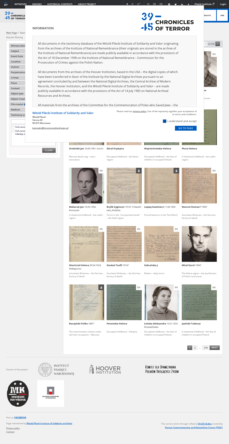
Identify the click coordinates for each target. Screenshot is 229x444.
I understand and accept (182, 121)
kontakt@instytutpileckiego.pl (50, 128)
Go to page (186, 128)
